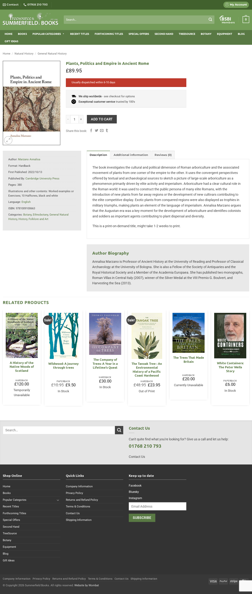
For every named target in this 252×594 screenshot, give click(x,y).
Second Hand (164, 33)
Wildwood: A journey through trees (63, 366)
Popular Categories (46, 33)
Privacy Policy (74, 493)
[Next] (249, 359)
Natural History (24, 53)
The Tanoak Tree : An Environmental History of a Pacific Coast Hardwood (147, 370)
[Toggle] (58, 500)
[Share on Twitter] (96, 131)
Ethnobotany (40, 214)
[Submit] (210, 19)
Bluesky (134, 492)
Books (22, 33)
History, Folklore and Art (33, 219)
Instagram (135, 498)
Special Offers (139, 33)
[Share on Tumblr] (107, 131)
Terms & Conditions (78, 506)
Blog (241, 33)
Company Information (79, 486)
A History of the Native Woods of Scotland (22, 367)
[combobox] (139, 19)
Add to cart (102, 119)
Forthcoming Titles (109, 33)
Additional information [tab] (131, 155)
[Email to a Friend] (101, 131)
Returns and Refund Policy (82, 500)
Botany (206, 33)
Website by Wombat (86, 585)
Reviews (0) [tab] (163, 155)
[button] (246, 19)
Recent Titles (79, 33)
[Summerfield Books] (30, 19)
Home (8, 33)
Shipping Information (79, 520)
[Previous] (3, 359)
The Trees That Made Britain (188, 360)
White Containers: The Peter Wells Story (230, 367)
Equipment (224, 33)
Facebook (135, 485)
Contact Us (73, 513)
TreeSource (187, 33)
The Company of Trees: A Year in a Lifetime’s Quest (105, 363)
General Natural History (52, 53)
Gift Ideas (11, 41)
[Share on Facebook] (91, 131)
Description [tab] (98, 155)
